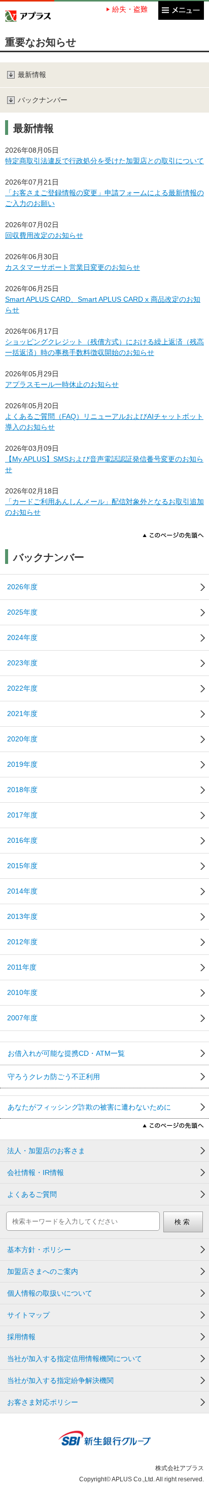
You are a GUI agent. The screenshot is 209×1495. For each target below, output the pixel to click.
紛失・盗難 (130, 9)
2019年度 (22, 764)
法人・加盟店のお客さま (46, 1151)
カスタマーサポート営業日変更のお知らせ (72, 267)
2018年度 (22, 790)
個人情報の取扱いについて (49, 1293)
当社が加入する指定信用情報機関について (74, 1359)
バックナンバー (42, 100)
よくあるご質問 (32, 1194)
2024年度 (22, 637)
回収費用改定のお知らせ (44, 235)
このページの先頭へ (173, 535)
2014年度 (22, 891)
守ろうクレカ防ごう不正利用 (54, 1077)
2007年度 (22, 1018)
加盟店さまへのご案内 (42, 1271)
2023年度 (22, 663)
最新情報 (32, 74)
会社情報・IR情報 (35, 1172)
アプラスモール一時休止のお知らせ (62, 384)
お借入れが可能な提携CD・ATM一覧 (66, 1053)
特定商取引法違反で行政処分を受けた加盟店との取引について (104, 161)
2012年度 (22, 942)
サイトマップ (28, 1315)
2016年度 (22, 840)
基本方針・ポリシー (39, 1249)
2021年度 (22, 713)
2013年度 (22, 916)
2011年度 (22, 967)
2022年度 (22, 688)
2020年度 (22, 739)
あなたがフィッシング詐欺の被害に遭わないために (89, 1107)
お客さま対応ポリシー (42, 1402)
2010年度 (22, 992)
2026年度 (22, 587)
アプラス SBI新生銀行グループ (28, 16)
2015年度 (22, 866)
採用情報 (21, 1337)
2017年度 (22, 815)
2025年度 (22, 612)
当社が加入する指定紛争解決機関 (60, 1380)
